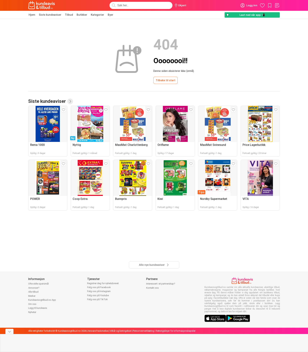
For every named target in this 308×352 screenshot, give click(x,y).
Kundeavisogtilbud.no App (42, 300)
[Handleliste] (277, 5)
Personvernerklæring (143, 330)
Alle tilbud (33, 291)
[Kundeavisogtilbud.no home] (41, 5)
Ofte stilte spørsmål (38, 283)
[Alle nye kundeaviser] (70, 101)
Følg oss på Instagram (99, 291)
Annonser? (33, 287)
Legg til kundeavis (37, 308)
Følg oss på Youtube (98, 295)
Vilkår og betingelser (120, 330)
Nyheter (32, 312)
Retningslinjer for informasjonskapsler (175, 330)
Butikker (82, 14)
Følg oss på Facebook (99, 287)
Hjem (32, 14)
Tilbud (69, 14)
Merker (31, 296)
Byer (110, 14)
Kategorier (97, 14)
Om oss (32, 304)
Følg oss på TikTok (97, 299)
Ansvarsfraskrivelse (98, 330)
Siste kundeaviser (50, 14)
